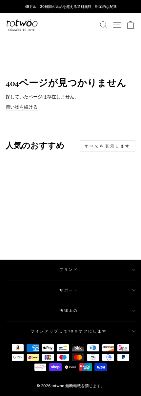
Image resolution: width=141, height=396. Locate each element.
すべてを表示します (108, 146)
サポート (68, 290)
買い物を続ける (22, 106)
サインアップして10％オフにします (69, 331)
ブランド (68, 269)
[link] (22, 25)
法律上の (68, 310)
